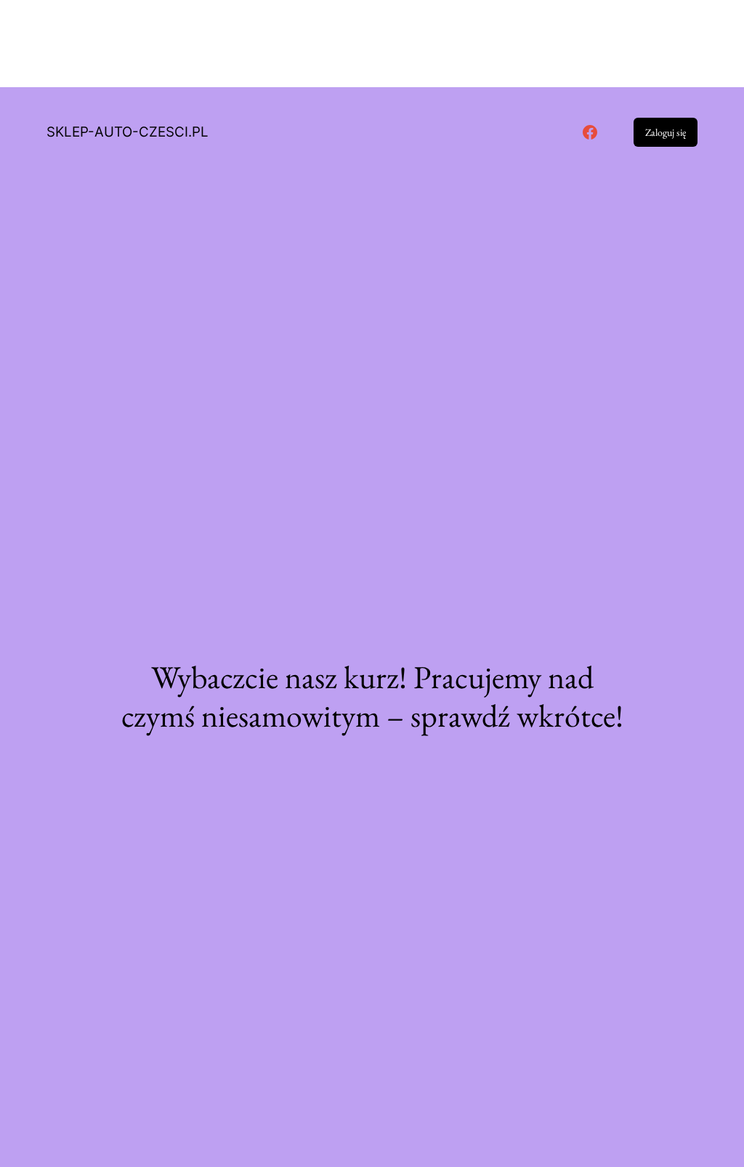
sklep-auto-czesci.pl (127, 132)
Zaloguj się (665, 132)
